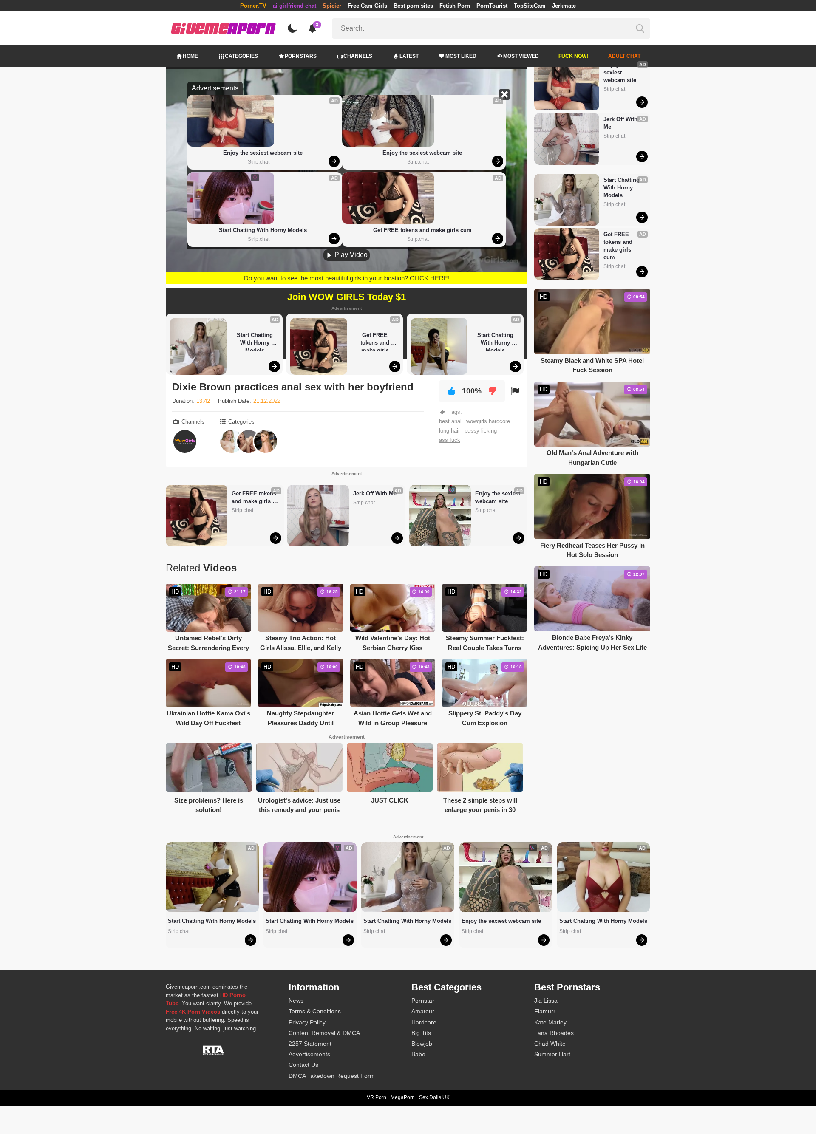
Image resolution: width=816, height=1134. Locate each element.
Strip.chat (258, 162)
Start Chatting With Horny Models (263, 230)
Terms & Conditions (315, 1011)
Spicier (332, 6)
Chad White (550, 1043)
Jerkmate (564, 6)
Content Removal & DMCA (324, 1032)
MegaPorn (403, 1097)
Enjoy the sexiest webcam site (263, 153)
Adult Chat (624, 56)
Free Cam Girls (367, 6)
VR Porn (376, 1097)
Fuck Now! (573, 56)
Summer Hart (552, 1054)
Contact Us (303, 1064)
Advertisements (309, 1054)
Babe (418, 1054)
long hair (449, 430)
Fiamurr (544, 1011)
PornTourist (491, 6)
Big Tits (421, 1032)
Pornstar (422, 1000)
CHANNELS (357, 56)
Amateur (422, 1011)
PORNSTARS (301, 56)
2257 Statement (310, 1043)
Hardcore (423, 1022)
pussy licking (481, 430)
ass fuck (449, 440)
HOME (190, 56)
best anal (450, 421)
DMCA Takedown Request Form (332, 1075)
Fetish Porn (454, 6)
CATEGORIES (241, 56)
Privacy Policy (307, 1022)
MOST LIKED (460, 56)
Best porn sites (413, 6)
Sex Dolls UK (434, 1097)
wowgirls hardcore (488, 421)
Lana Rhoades (554, 1032)
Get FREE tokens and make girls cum (422, 230)
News (296, 1000)
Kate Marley (550, 1022)
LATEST (409, 56)
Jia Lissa (546, 1000)
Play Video (350, 254)
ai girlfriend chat (294, 6)
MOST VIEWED (521, 56)
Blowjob (421, 1043)
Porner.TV (253, 6)
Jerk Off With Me (375, 493)
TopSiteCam (530, 6)
